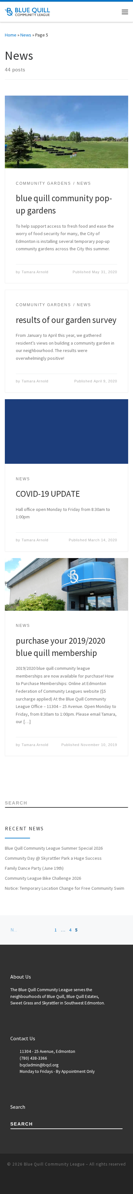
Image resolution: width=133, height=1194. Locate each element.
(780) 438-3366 (33, 1058)
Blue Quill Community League (54, 1164)
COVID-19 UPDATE (48, 493)
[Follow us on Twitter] (24, 779)
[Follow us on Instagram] (34, 779)
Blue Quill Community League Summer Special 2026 (54, 848)
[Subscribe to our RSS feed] (6, 779)
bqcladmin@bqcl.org (39, 1065)
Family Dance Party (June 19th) (34, 868)
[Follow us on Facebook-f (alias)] (15, 779)
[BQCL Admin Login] (43, 779)
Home (10, 35)
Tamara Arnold (35, 272)
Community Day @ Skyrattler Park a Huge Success (53, 858)
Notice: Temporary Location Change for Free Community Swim (64, 888)
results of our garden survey (66, 319)
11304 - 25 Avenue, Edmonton (47, 1051)
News (25, 35)
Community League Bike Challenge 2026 (43, 878)
